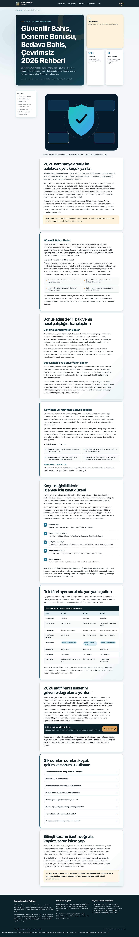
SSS (99, 3)
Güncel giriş (91, 3)
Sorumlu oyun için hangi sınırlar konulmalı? (63, 821)
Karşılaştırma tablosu (25, 109)
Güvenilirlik (61, 3)
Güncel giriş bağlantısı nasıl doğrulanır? (62, 800)
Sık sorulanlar (23, 114)
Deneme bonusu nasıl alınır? (57, 779)
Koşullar (81, 3)
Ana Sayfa (19, 10)
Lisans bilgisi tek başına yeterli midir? (61, 814)
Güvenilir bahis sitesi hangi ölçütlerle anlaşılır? (64, 772)
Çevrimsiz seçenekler (25, 104)
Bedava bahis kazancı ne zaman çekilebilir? (63, 793)
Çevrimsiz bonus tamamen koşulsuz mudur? (64, 786)
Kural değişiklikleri (24, 106)
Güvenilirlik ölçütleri (24, 99)
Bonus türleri (72, 3)
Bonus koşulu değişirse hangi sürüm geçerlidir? (65, 807)
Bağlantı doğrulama (24, 112)
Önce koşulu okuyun (25, 96)
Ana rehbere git (110, 729)
